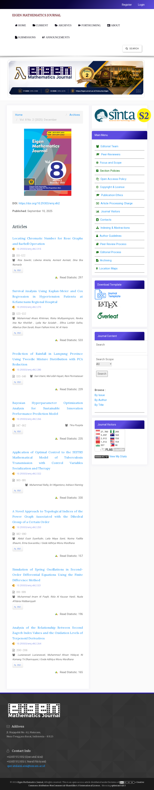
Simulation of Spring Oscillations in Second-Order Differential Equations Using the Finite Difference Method (47, 575)
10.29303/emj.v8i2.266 (29, 419)
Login (141, 4)
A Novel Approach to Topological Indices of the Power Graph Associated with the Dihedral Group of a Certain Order (47, 516)
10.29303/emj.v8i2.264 (29, 643)
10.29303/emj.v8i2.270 (29, 307)
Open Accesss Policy (113, 178)
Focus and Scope (111, 162)
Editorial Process (110, 252)
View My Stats (118, 456)
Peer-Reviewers (110, 154)
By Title (99, 404)
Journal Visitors (110, 211)
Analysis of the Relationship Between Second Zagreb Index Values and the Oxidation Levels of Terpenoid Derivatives (47, 633)
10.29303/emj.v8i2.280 (29, 369)
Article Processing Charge (117, 203)
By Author (101, 399)
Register (127, 4)
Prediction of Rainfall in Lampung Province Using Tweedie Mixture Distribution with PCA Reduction (47, 359)
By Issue (100, 395)
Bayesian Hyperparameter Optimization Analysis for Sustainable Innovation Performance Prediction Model (47, 408)
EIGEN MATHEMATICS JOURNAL (36, 15)
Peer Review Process (113, 244)
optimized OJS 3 (118, 785)
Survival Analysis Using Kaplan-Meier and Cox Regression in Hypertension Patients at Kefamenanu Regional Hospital (47, 296)
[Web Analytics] (102, 456)
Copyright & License (112, 187)
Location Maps (108, 268)
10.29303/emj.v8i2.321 (29, 585)
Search (134, 48)
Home (19, 114)
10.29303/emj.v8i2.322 (29, 473)
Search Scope (105, 359)
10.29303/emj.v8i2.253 (29, 527)
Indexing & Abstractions (115, 227)
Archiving (106, 260)
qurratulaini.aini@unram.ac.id (26, 766)
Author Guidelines (111, 235)
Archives (74, 114)
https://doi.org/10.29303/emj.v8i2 (39, 203)
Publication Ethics (112, 195)
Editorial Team (109, 146)
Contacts (106, 219)
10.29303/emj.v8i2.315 (29, 249)
